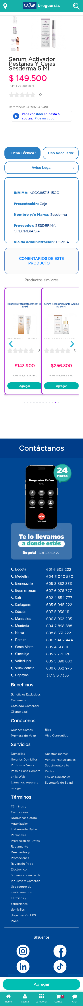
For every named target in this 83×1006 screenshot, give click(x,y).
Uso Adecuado (60, 153)
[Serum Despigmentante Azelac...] (61, 335)
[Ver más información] (5, 6)
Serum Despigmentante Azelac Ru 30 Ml (61, 305)
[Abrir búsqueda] (76, 6)
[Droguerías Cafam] (41, 6)
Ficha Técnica (22, 153)
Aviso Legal (41, 167)
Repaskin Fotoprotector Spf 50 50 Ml (25, 305)
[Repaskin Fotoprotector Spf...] (24, 335)
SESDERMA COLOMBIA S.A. (27, 338)
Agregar (42, 984)
